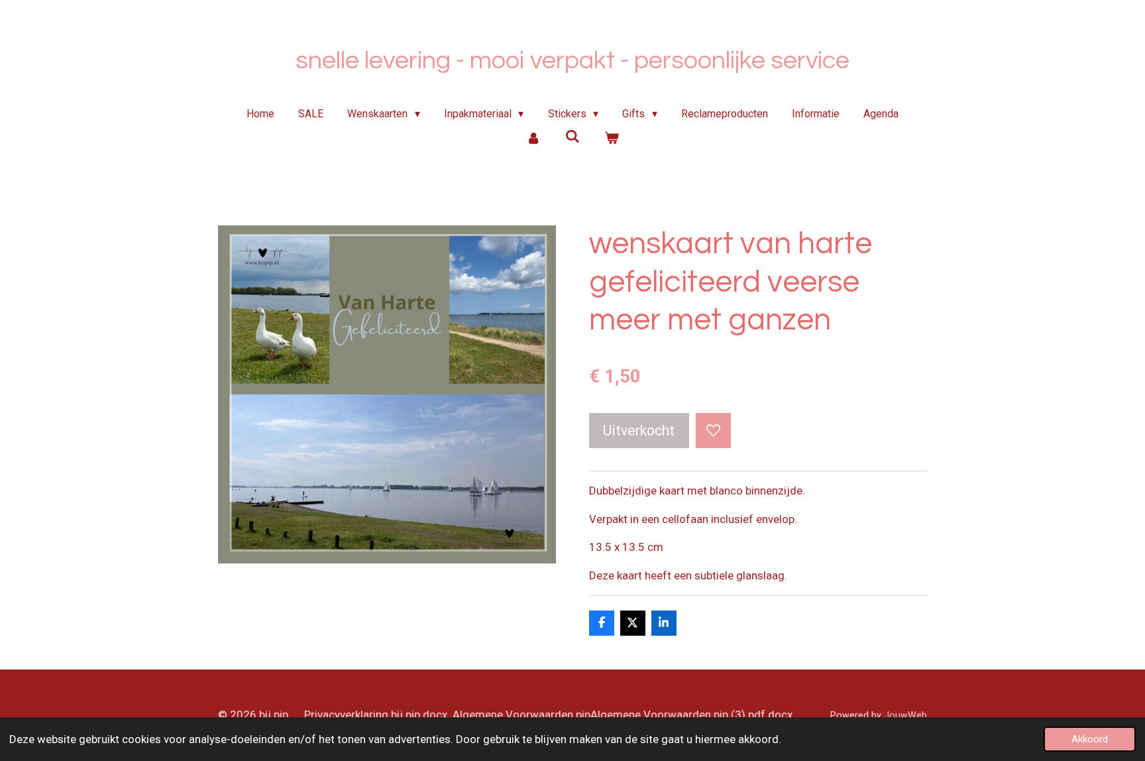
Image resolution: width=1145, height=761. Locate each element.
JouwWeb (905, 715)
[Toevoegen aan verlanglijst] (713, 430)
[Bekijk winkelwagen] (611, 137)
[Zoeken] (572, 136)
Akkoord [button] (1089, 739)
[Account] (533, 137)
